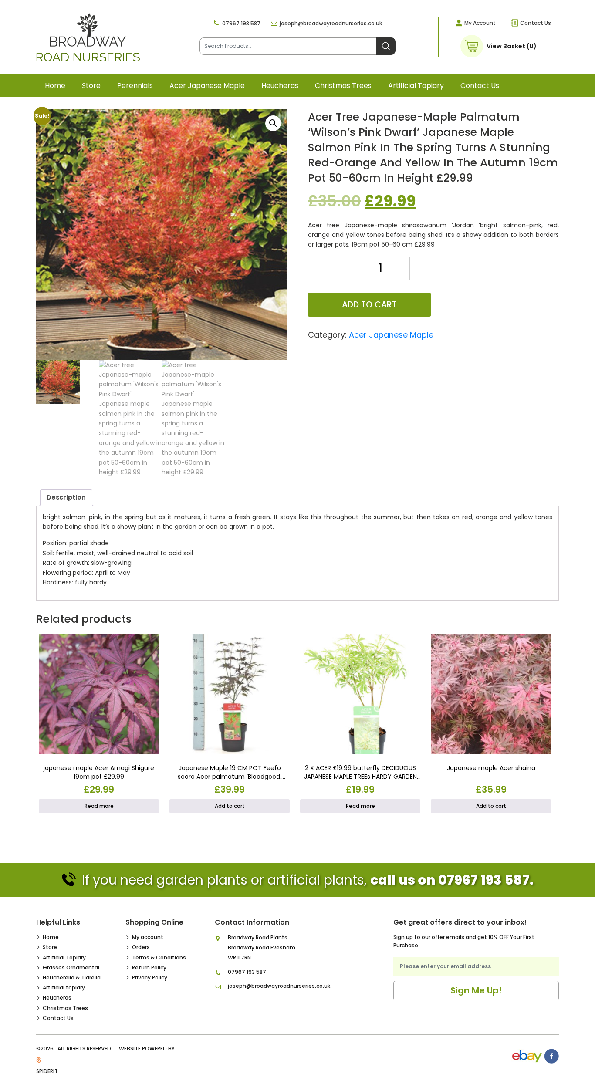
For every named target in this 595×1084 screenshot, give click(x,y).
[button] (273, 123)
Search (386, 46)
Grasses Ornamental (71, 967)
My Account (480, 23)
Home (55, 86)
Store (91, 86)
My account (147, 937)
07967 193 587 (241, 23)
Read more (99, 806)
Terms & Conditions (159, 957)
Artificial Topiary (64, 957)
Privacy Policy (149, 977)
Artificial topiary (416, 86)
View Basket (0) (512, 46)
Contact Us (535, 23)
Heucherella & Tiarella (72, 977)
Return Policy (149, 967)
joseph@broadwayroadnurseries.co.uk (331, 23)
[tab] (66, 497)
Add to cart (369, 305)
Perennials (135, 86)
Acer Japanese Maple (207, 86)
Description (66, 497)
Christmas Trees (343, 86)
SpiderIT (47, 1071)
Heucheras (279, 86)
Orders (141, 947)
